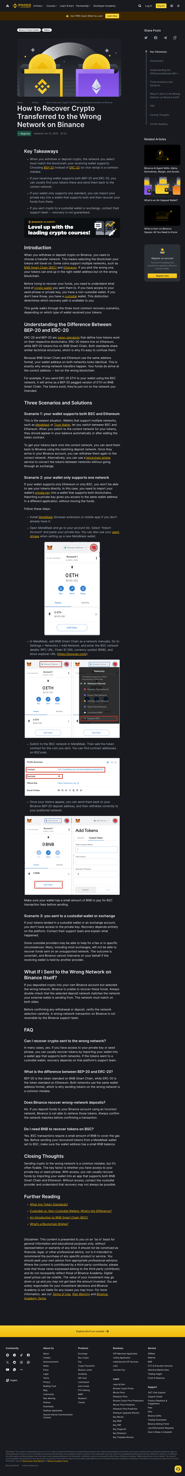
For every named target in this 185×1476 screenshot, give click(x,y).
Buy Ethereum (119, 1433)
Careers (47, 1357)
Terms (46, 1378)
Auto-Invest (83, 1386)
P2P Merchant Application (125, 1353)
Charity (81, 1402)
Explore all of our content (90, 1331)
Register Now (162, 275)
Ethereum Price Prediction (125, 1408)
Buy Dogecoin (119, 1429)
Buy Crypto (83, 1357)
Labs (115, 1366)
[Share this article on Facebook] (155, 37)
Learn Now (112, 16)
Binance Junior (85, 1370)
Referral (151, 1357)
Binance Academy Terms (58, 1461)
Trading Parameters (157, 1420)
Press (45, 1370)
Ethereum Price (120, 1396)
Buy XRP (117, 1425)
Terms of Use (27, 1461)
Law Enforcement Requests (161, 1428)
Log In (148, 5)
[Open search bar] (138, 5)
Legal (45, 1374)
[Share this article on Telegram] (165, 37)
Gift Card (82, 1378)
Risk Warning (49, 1398)
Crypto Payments (86, 1366)
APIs (150, 1411)
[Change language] (171, 5)
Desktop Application (52, 1410)
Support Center (155, 1396)
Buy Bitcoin (118, 1417)
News (46, 1366)
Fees (150, 1407)
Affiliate (151, 1353)
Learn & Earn (119, 1384)
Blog (45, 1390)
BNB (150, 1361)
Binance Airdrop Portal (158, 1424)
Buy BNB (117, 1421)
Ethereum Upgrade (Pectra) (126, 1413)
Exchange (82, 1353)
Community (48, 1394)
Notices (46, 1402)
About (46, 1353)
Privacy (46, 1382)
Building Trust (49, 1386)
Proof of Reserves (156, 1378)
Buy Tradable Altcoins (123, 1437)
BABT (80, 1394)
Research (82, 1398)
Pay (80, 1361)
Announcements (50, 1361)
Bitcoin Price (119, 1392)
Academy (82, 1374)
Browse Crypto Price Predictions (128, 1400)
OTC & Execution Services (160, 1366)
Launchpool (83, 1382)
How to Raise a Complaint (160, 1432)
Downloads (48, 1406)
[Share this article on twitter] (146, 37)
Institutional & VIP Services (125, 1361)
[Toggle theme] (178, 6)
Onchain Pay (119, 1370)
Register (161, 5)
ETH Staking (84, 1390)
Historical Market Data (158, 1370)
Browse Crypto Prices (123, 1388)
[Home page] (22, 5)
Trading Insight (155, 1374)
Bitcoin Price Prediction (124, 1404)
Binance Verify (154, 1415)
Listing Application (121, 1357)
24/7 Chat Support (156, 1392)
